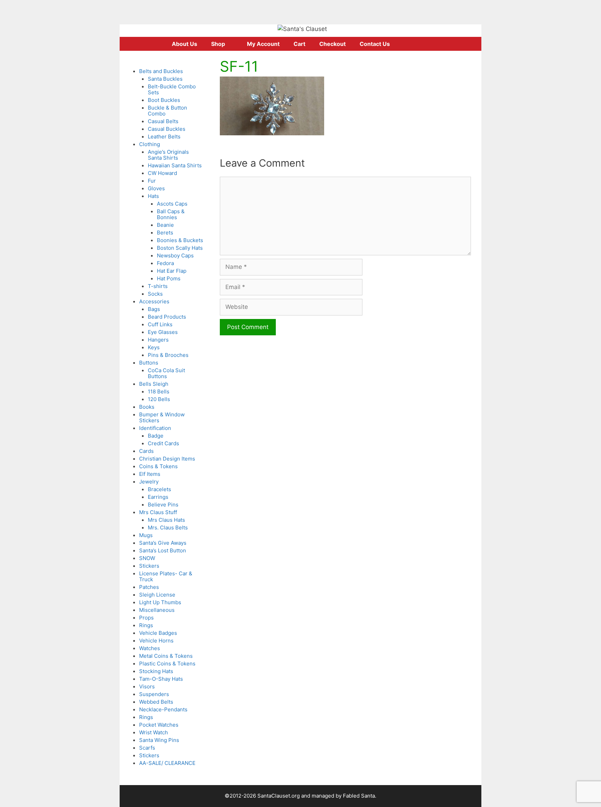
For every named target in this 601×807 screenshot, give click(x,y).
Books (146, 407)
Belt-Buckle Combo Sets (172, 89)
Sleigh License (157, 594)
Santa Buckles (165, 78)
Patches (149, 587)
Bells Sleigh (153, 384)
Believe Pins (163, 504)
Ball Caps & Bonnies (171, 214)
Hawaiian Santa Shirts (175, 165)
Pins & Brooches (168, 355)
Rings (146, 625)
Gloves (156, 188)
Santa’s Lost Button (162, 550)
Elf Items (149, 474)
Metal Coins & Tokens (166, 656)
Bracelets (159, 489)
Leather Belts (164, 136)
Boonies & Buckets (180, 240)
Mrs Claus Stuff (158, 512)
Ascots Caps (172, 203)
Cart (299, 43)
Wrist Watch (153, 732)
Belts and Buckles (161, 71)
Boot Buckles (164, 100)
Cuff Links (160, 324)
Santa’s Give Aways (162, 543)
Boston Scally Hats (180, 248)
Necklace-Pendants (163, 709)
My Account (263, 43)
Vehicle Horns (156, 640)
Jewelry (149, 481)
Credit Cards (163, 443)
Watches (149, 648)
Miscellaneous (157, 610)
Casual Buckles (166, 129)
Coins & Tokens (158, 466)
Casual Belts (163, 121)
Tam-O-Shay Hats (161, 679)
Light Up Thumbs (160, 602)
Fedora (165, 263)
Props (146, 617)
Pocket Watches (158, 724)
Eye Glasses (163, 332)
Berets (165, 232)
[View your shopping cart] (406, 44)
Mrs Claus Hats (166, 520)
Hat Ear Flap (171, 270)
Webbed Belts (156, 701)
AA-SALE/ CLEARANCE (167, 763)
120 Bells (159, 399)
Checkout (332, 43)
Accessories (154, 301)
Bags (154, 309)
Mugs (146, 535)
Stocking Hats (156, 671)
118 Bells (158, 391)
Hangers (158, 339)
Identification (155, 428)
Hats (153, 196)
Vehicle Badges (158, 633)
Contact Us (375, 43)
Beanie (165, 225)
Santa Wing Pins (159, 740)
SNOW (147, 558)
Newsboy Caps (175, 255)
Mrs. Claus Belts (168, 527)
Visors (147, 686)
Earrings (158, 497)
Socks (155, 293)
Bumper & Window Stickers (162, 417)
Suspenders (154, 694)
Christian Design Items (167, 458)
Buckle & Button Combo (167, 110)
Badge (155, 435)
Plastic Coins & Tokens (167, 663)
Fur (152, 180)
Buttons (148, 362)
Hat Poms (169, 278)
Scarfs (147, 747)
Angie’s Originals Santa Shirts (168, 155)
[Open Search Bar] (425, 44)
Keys (154, 347)
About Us (184, 43)
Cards (146, 451)
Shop (218, 43)
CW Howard (162, 173)
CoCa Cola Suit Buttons (166, 373)
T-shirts (158, 286)
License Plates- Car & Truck (165, 576)
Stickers (149, 565)
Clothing (149, 144)
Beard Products (167, 316)
